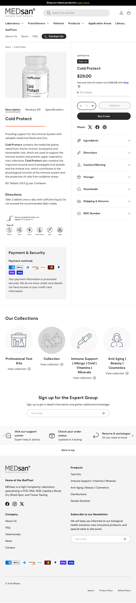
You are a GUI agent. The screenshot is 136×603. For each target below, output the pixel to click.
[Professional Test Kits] (19, 340)
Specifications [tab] (54, 109)
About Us (11, 36)
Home (8, 47)
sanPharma (83, 55)
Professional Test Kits (19, 361)
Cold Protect (20, 47)
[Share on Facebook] (97, 127)
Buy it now (104, 116)
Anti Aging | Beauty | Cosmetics (117, 363)
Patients (58, 23)
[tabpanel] (35, 177)
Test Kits (76, 474)
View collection (49, 364)
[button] (128, 12)
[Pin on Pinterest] (104, 127)
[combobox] (76, 12)
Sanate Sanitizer (80, 501)
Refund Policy (124, 590)
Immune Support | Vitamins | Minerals (93, 481)
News (25, 36)
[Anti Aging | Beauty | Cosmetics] (117, 340)
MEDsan (16, 583)
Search (91, 590)
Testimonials (13, 534)
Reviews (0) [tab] (33, 109)
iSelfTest (11, 30)
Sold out (114, 105)
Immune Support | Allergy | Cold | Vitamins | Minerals (84, 365)
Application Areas (99, 23)
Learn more (83, 2)
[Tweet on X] (90, 127)
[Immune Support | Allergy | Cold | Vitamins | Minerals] (84, 340)
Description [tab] (13, 109)
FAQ (35, 36)
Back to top (68, 450)
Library (120, 23)
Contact (10, 547)
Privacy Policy (106, 590)
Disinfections (78, 494)
